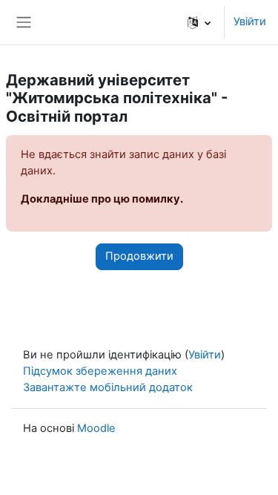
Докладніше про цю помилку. (102, 199)
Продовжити (139, 256)
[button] (199, 22)
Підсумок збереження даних (100, 371)
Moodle (96, 428)
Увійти (250, 21)
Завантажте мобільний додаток (108, 387)
